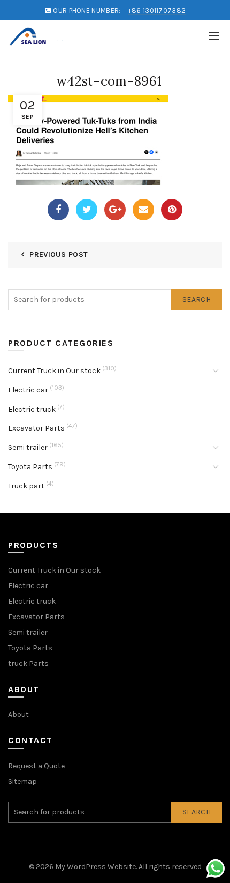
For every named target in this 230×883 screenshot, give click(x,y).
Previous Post (58, 254)
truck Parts (28, 663)
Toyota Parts (30, 466)
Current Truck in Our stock (54, 370)
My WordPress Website (95, 866)
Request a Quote (36, 765)
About (18, 714)
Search (196, 299)
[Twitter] (86, 209)
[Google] (115, 209)
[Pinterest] (171, 209)
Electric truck (32, 409)
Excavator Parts (36, 428)
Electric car (28, 390)
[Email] (143, 209)
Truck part (26, 486)
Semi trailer (28, 447)
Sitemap (22, 781)
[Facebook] (58, 209)
